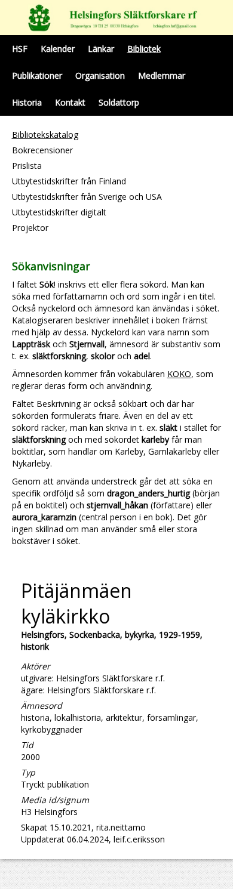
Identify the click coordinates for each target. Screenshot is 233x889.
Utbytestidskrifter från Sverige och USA (87, 196)
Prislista (27, 165)
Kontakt (70, 102)
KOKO (179, 373)
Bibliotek (144, 48)
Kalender (58, 48)
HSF (19, 48)
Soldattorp (119, 102)
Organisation (100, 75)
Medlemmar (161, 75)
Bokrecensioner (42, 150)
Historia (27, 102)
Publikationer (37, 75)
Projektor (30, 227)
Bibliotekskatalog (45, 134)
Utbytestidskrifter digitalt (59, 212)
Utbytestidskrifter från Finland (69, 181)
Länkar (101, 48)
